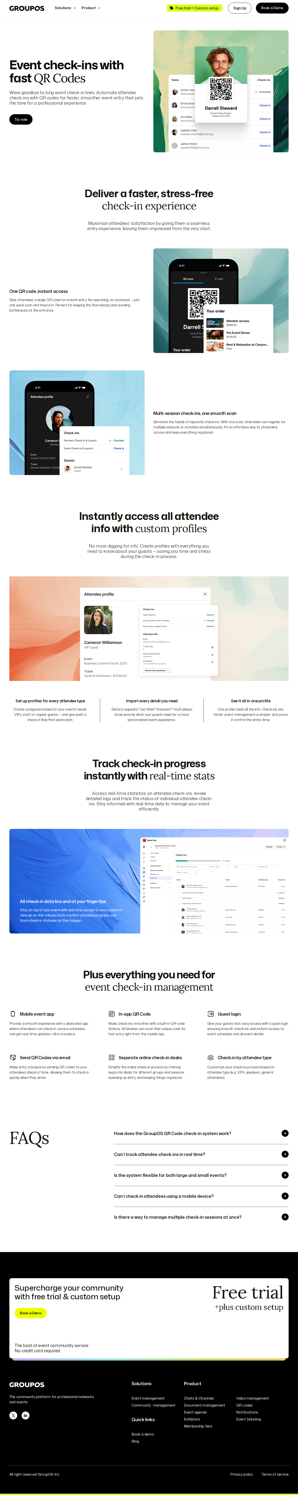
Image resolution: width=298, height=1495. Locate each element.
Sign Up (239, 8)
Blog (135, 1441)
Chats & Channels (199, 1398)
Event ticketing (248, 1419)
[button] (65, 8)
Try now (21, 119)
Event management (148, 1398)
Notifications (247, 1412)
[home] (26, 8)
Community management (153, 1405)
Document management (204, 1405)
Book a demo (143, 1434)
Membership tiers (198, 1426)
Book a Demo (272, 7)
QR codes (244, 1405)
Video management (252, 1398)
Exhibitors (192, 1419)
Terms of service (275, 1474)
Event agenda (195, 1412)
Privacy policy (241, 1474)
